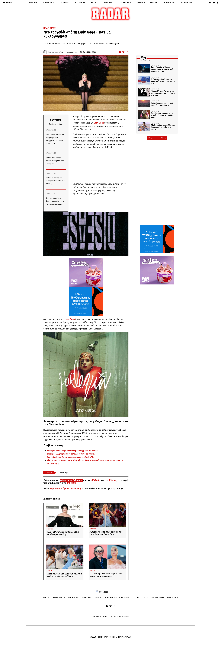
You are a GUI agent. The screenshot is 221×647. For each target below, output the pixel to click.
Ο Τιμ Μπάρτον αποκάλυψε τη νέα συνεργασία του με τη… (106, 574)
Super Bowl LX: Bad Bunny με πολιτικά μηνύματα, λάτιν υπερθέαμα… (64, 575)
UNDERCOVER (186, 2)
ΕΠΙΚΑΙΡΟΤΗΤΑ (48, 2)
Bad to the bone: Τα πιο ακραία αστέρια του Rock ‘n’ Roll (71, 457)
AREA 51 (153, 2)
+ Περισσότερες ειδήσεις (157, 138)
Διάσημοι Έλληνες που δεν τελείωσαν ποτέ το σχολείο (71, 454)
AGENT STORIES (157, 598)
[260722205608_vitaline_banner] (86, 272)
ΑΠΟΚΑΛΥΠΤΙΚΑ (168, 2)
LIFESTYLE (141, 2)
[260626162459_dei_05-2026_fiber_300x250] (86, 301)
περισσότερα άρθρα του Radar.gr (65, 488)
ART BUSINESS (109, 2)
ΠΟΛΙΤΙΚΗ (33, 2)
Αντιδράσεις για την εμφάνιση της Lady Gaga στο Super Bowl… (106, 533)
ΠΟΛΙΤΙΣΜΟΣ (126, 2)
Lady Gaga (69, 319)
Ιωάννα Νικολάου (55, 52)
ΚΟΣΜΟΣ (94, 2)
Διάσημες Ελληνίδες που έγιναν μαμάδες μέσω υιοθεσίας (72, 451)
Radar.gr (71, 483)
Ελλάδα (96, 480)
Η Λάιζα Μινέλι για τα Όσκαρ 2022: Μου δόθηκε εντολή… (63, 533)
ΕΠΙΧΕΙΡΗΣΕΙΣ (80, 2)
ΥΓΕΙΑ (146, 598)
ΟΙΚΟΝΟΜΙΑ (65, 2)
